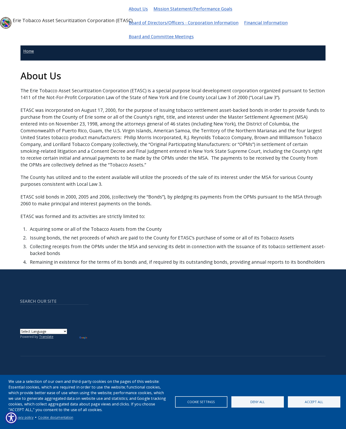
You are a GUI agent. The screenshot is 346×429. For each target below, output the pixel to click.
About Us (138, 9)
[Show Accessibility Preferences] (11, 417)
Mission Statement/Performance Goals (192, 9)
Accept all (314, 402)
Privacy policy (23, 417)
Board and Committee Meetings (161, 36)
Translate (46, 336)
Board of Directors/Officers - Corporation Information (183, 22)
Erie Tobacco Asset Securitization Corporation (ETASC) (66, 20)
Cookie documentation (55, 417)
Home (28, 51)
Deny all (257, 402)
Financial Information (266, 22)
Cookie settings (201, 402)
